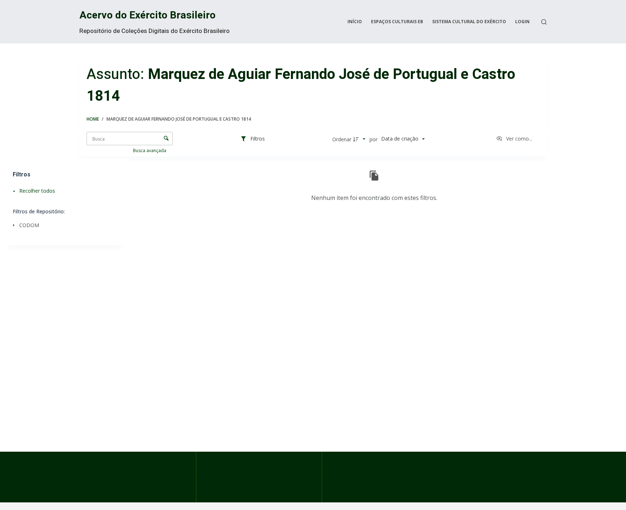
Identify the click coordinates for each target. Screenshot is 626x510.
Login (522, 21)
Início (354, 21)
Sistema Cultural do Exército (469, 21)
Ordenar (341, 139)
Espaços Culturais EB (397, 21)
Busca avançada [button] (150, 150)
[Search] (544, 22)
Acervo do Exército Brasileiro (147, 15)
